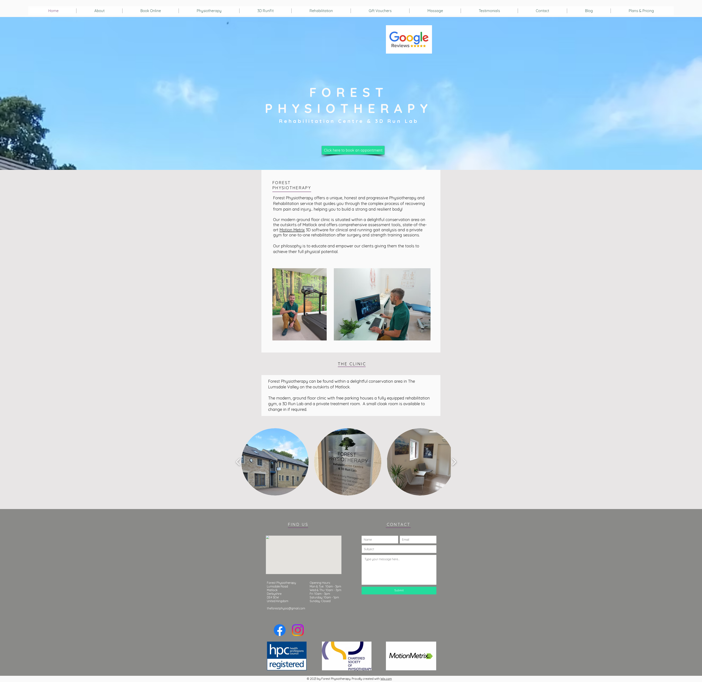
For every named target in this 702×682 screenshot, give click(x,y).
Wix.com (386, 679)
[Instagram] (298, 630)
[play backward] (238, 462)
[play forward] (454, 462)
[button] (275, 462)
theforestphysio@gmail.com (286, 608)
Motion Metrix (292, 229)
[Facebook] (280, 630)
